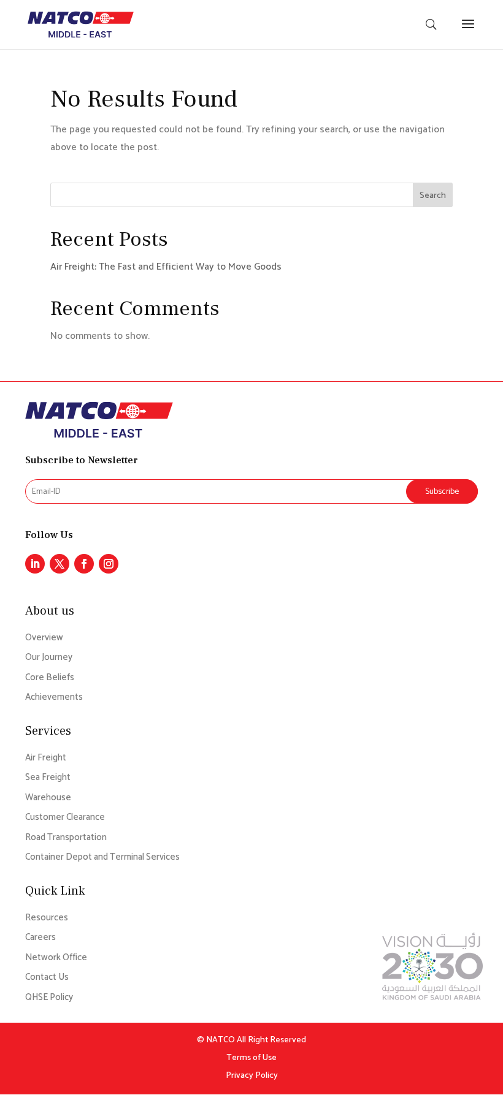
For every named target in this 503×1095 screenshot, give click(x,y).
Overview (44, 638)
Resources (46, 918)
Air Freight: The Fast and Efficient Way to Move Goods (166, 267)
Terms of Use (251, 1058)
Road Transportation (66, 838)
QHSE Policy (49, 998)
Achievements (54, 698)
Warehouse (48, 798)
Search (433, 196)
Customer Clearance (65, 818)
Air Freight (45, 758)
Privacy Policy (252, 1076)
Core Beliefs (49, 678)
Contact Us (47, 978)
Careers (40, 938)
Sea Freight (48, 778)
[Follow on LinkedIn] (35, 564)
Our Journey (48, 658)
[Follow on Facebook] (84, 564)
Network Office (56, 958)
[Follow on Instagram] (108, 564)
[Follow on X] (59, 564)
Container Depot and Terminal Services (102, 858)
